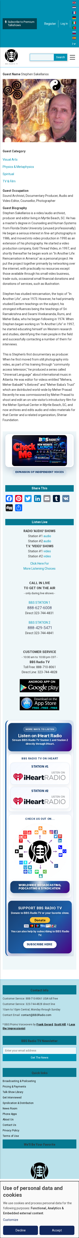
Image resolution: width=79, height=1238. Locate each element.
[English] (74, 2)
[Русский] (74, 32)
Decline (21, 1230)
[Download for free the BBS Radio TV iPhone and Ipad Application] (39, 703)
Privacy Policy (11, 1130)
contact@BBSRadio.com (36, 1015)
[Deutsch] (74, 17)
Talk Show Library (13, 1092)
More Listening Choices (39, 568)
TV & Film (9, 181)
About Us (8, 1119)
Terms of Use (11, 1136)
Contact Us (9, 1125)
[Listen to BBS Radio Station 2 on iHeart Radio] (40, 800)
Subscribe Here (40, 944)
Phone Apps (10, 1114)
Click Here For (39, 563)
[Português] (74, 27)
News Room (10, 1108)
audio (47, 536)
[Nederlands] (74, 7)
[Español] (74, 37)
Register (50, 23)
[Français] (74, 12)
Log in (64, 23)
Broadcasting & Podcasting (19, 1081)
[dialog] (39, 1209)
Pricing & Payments (14, 1086)
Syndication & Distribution (18, 1103)
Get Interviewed (12, 1097)
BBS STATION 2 (39, 622)
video (47, 551)
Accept (57, 1230)
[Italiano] (74, 22)
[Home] (11, 57)
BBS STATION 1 (39, 602)
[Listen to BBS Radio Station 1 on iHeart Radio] (40, 776)
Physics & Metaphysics (18, 167)
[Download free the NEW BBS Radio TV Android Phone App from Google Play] (39, 685)
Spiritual (8, 174)
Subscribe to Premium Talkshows (21, 23)
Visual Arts (10, 159)
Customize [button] (10, 1220)
